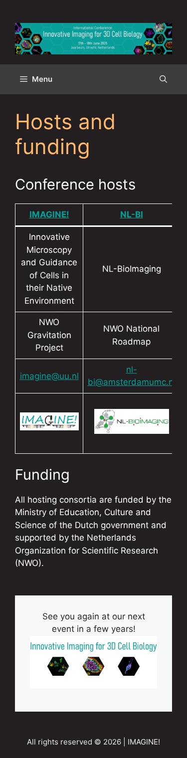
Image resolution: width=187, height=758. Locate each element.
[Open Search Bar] (163, 79)
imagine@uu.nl (49, 376)
